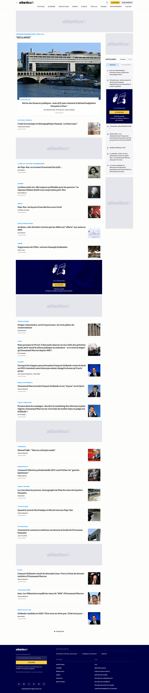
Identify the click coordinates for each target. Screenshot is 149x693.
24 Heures (123, 59)
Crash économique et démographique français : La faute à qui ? (47, 124)
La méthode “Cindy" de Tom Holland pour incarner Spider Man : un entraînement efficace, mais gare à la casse (120, 157)
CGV (96, 664)
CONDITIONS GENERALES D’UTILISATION (106, 688)
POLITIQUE (40, 6)
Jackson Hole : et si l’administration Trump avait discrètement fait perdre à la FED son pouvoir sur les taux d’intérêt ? (120, 138)
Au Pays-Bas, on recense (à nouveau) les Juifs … (40, 167)
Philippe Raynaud (22, 476)
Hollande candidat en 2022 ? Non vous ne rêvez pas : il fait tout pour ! (50, 613)
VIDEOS (58, 675)
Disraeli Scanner (22, 330)
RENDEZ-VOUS (60, 671)
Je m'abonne (59, 285)
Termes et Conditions (29, 668)
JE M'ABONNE (115, 2)
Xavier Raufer (21, 496)
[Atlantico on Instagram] (39, 684)
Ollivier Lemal (21, 250)
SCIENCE (103, 6)
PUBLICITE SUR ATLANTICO (102, 671)
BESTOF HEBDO (60, 681)
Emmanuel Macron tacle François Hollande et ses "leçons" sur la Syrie (51, 386)
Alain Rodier (37, 374)
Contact (104, 654)
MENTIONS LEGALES (100, 668)
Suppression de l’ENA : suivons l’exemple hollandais (42, 247)
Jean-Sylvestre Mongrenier (25, 374)
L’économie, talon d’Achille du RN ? (120, 127)
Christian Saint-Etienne (24, 126)
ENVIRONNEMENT (116, 6)
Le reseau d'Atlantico (89, 654)
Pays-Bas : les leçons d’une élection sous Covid (40, 207)
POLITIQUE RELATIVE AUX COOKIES (104, 685)
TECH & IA (94, 6)
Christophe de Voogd (23, 210)
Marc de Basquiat (70, 109)
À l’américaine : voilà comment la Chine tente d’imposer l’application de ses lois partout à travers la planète (120, 83)
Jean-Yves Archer (22, 535)
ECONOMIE (51, 6)
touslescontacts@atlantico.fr (31, 688)
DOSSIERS (59, 668)
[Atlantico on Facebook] (29, 684)
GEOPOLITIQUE (64, 6)
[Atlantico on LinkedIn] (34, 684)
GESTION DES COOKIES (101, 675)
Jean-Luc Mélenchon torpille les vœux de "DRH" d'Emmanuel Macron (51, 593)
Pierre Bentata (60, 109)
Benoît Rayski (21, 170)
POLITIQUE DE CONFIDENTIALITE (104, 678)
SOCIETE (84, 6)
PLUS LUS (112, 64)
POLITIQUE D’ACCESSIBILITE (102, 681)
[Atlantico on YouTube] (44, 684)
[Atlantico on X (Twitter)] (24, 684)
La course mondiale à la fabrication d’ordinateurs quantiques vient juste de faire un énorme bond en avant (120, 168)
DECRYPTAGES (60, 664)
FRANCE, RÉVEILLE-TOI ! (118, 148)
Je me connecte (127, 2)
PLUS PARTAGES (126, 64)
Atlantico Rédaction (23, 389)
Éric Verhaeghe (22, 353)
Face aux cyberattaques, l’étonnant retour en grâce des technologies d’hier (119, 72)
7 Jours (130, 59)
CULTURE (128, 6)
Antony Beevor (22, 232)
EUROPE (75, 6)
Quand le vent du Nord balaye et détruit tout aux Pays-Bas (45, 510)
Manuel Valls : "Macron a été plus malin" (37, 450)
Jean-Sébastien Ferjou (49, 109)
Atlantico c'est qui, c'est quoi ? (67, 654)
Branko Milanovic (22, 193)
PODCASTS (59, 678)
